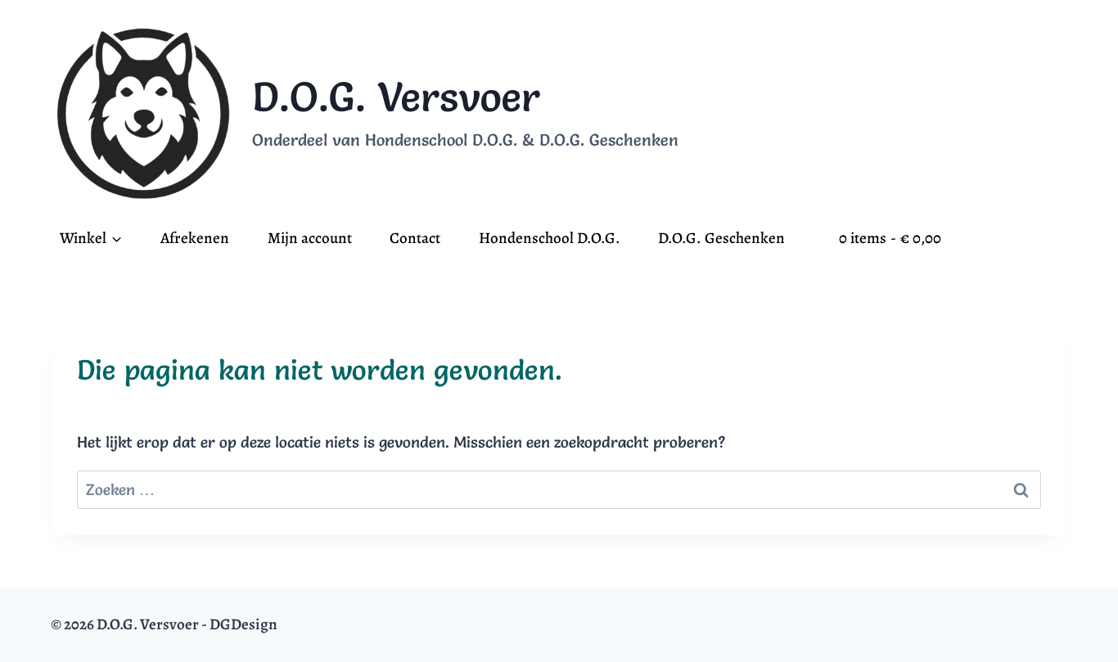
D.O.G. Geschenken (721, 238)
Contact (415, 238)
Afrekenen (194, 238)
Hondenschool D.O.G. (549, 238)
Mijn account (310, 238)
